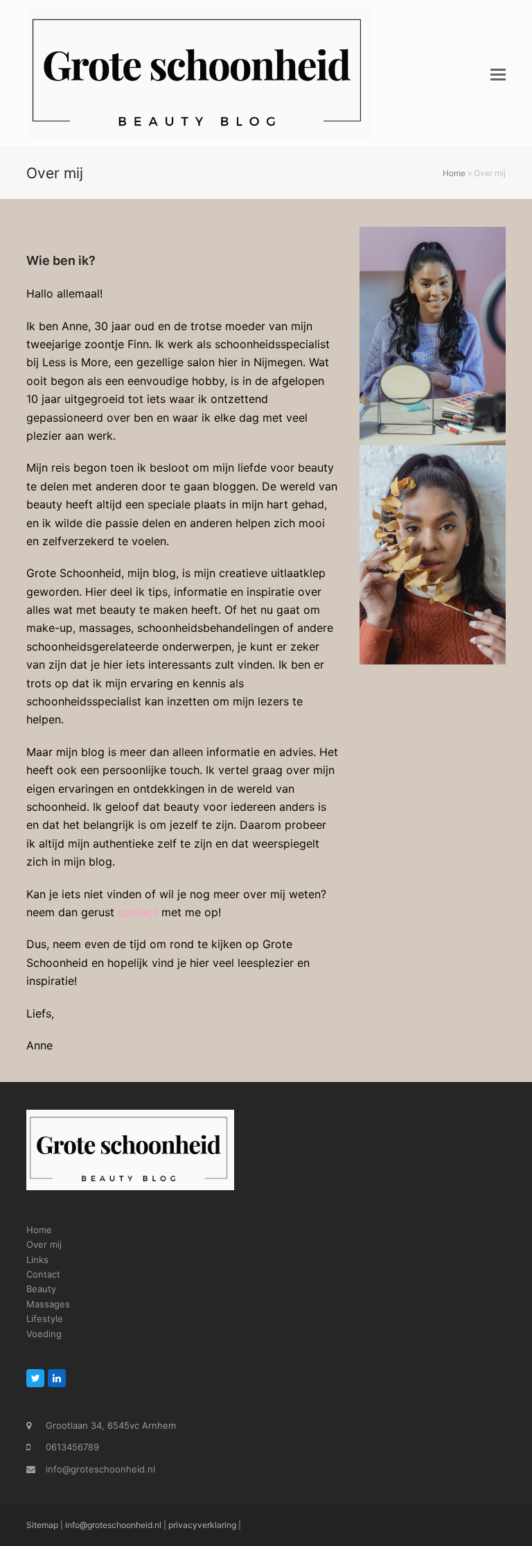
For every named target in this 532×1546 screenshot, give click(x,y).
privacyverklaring (202, 1525)
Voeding (44, 1333)
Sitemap (42, 1525)
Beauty (41, 1288)
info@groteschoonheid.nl (100, 1469)
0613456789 (72, 1446)
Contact (43, 1274)
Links (37, 1259)
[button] (498, 74)
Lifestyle (44, 1318)
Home (454, 173)
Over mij (44, 1244)
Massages (48, 1303)
